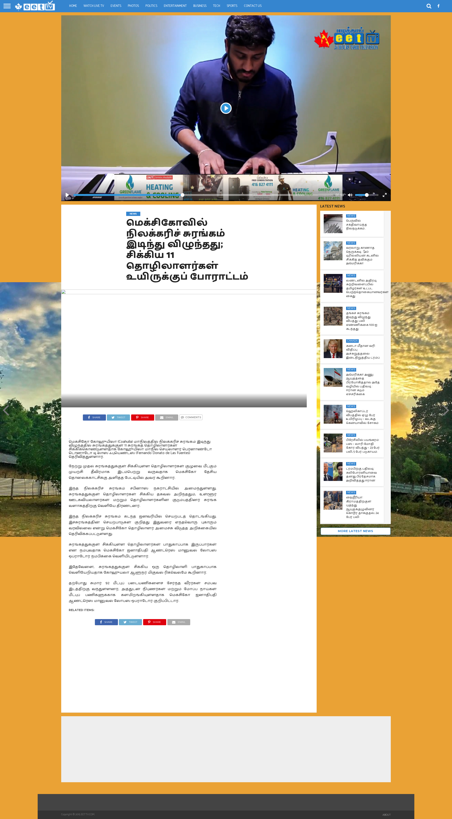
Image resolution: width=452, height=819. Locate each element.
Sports (232, 6)
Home (73, 6)
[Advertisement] (143, 665)
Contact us (253, 6)
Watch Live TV (94, 6)
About (387, 815)
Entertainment (175, 6)
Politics (151, 6)
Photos (133, 6)
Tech (216, 6)
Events (116, 6)
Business (199, 6)
